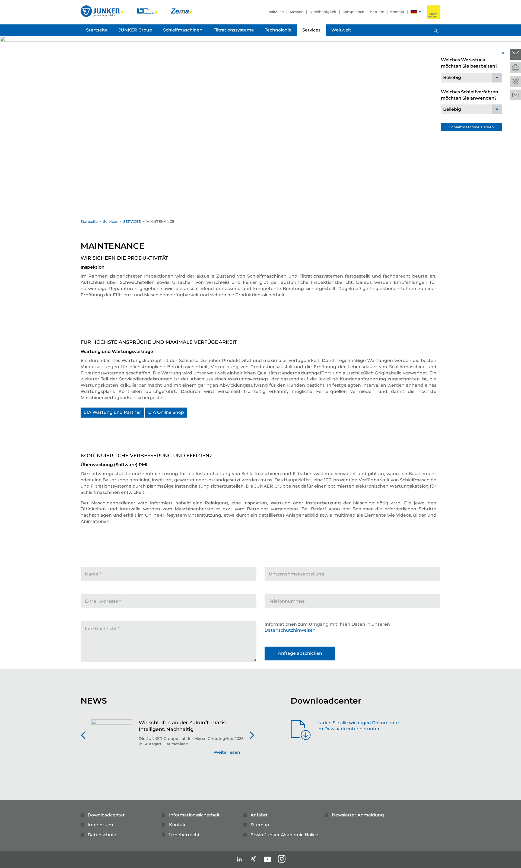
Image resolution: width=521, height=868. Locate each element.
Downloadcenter (106, 815)
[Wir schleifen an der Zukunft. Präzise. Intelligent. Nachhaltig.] (111, 740)
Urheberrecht (184, 834)
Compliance (353, 11)
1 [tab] (260, 210)
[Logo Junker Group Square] (433, 12)
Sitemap (259, 824)
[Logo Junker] (102, 10)
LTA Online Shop (166, 412)
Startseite (89, 221)
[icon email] (515, 95)
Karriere (377, 11)
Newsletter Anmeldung (358, 815)
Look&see (275, 11)
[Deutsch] (414, 12)
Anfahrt (259, 815)
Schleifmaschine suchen (471, 127)
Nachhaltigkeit (323, 11)
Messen (297, 11)
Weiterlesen (227, 752)
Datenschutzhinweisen (290, 630)
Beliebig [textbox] (452, 77)
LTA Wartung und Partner (112, 412)
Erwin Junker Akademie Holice (284, 834)
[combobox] (471, 77)
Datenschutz (102, 834)
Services (110, 221)
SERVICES (132, 221)
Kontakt (397, 11)
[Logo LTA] (147, 10)
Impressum (100, 824)
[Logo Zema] (181, 10)
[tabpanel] (260, 126)
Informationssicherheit (194, 815)
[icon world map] (515, 67)
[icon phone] (515, 81)
